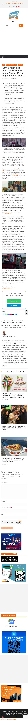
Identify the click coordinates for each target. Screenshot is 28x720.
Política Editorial (6, 711)
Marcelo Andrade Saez (14, 78)
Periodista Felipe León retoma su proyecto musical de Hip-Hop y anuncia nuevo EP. (13, 321)
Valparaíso (20, 64)
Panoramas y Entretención (11, 64)
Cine (4, 64)
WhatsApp (15, 301)
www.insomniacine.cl (7, 288)
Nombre (3, 501)
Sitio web (3, 514)
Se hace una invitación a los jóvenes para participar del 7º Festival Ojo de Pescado (13, 427)
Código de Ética (23, 711)
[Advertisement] (14, 42)
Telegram (15, 305)
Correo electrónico (6, 507)
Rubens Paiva (15, 175)
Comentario (4, 482)
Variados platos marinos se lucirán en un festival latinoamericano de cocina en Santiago (13, 460)
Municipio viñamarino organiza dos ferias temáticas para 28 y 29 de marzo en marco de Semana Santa (13, 395)
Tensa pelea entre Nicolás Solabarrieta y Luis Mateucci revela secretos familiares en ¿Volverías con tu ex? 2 (15, 4)
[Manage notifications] (3, 717)
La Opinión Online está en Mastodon (8, 719)
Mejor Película (8, 213)
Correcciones (14, 711)
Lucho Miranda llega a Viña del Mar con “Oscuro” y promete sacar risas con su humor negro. (13, 326)
